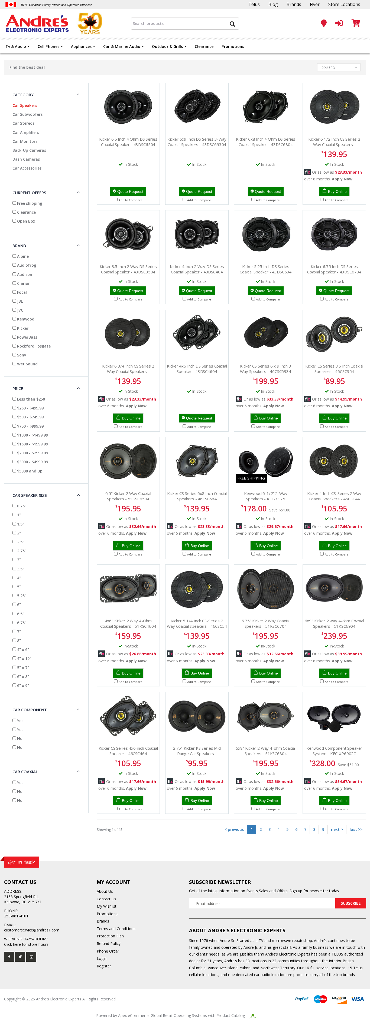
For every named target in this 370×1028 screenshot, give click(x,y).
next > (337, 829)
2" (18, 533)
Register (104, 965)
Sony (21, 355)
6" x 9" (22, 685)
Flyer (315, 4)
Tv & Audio (15, 46)
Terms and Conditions (116, 928)
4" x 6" (22, 649)
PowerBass (26, 337)
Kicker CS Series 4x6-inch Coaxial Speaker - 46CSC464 (128, 750)
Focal (21, 292)
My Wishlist (106, 906)
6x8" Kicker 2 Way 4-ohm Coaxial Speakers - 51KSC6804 (266, 750)
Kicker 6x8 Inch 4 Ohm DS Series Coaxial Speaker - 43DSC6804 (265, 141)
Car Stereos (23, 123)
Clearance (204, 46)
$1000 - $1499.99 (32, 435)
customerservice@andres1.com (31, 930)
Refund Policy (109, 943)
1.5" (20, 524)
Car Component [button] (29, 709)
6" (18, 604)
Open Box (25, 221)
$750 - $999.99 (30, 426)
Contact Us (106, 898)
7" (18, 631)
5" (18, 586)
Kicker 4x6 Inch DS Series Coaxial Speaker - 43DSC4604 (197, 368)
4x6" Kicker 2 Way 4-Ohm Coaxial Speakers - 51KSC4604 (128, 623)
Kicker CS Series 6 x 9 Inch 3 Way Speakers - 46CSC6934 (265, 368)
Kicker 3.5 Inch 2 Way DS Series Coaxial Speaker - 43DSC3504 (128, 269)
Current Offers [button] (29, 192)
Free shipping (29, 203)
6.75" (21, 622)
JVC (19, 310)
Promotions (233, 46)
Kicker (22, 328)
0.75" (21, 505)
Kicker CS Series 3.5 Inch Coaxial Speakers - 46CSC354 (334, 368)
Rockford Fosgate (33, 346)
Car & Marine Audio (121, 46)
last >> (356, 829)
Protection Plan (110, 935)
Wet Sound (27, 363)
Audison (24, 274)
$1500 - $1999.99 (32, 444)
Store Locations (344, 4)
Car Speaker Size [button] (29, 495)
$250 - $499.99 (30, 408)
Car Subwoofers (27, 114)
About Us (105, 891)
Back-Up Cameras (29, 150)
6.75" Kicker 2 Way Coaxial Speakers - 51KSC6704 (266, 623)
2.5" (20, 541)
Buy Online (337, 191)
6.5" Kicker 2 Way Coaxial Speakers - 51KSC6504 (128, 496)
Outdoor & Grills (167, 46)
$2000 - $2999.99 (32, 452)
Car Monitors (24, 141)
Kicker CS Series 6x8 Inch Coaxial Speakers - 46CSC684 (196, 496)
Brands (294, 4)
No (19, 738)
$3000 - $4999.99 (32, 461)
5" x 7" (22, 667)
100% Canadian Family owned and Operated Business (56, 4)
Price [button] (17, 388)
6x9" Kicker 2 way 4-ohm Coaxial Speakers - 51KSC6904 (334, 623)
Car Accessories (26, 168)
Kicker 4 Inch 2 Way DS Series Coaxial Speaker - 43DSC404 (197, 269)
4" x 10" (23, 658)
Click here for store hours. (26, 944)
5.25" (21, 595)
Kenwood (25, 319)
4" (18, 577)
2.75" (21, 550)
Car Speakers (24, 105)
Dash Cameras (26, 159)
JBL (19, 301)
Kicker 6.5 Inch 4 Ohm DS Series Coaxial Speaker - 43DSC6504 (128, 141)
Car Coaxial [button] (25, 771)
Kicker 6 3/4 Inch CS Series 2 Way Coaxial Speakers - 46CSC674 (128, 371)
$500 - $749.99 (30, 416)
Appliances (81, 46)
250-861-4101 (16, 915)
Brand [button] (19, 245)
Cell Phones (48, 46)
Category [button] (23, 94)
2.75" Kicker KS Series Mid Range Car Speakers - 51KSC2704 (197, 753)
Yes (19, 720)
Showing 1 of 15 (109, 829)
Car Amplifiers (25, 132)
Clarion (23, 283)
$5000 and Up (29, 471)
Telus (254, 4)
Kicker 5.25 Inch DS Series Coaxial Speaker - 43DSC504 (265, 269)
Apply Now (342, 178)
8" (18, 640)
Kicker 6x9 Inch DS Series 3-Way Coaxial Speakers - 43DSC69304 (196, 141)
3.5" (20, 568)
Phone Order (108, 951)
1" (18, 514)
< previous (234, 829)
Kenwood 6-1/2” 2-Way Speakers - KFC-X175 (265, 496)
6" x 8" (22, 676)
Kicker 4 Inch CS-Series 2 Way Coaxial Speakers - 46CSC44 (334, 496)
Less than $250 (30, 399)
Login (101, 958)
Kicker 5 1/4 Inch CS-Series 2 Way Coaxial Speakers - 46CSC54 (197, 623)
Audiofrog (26, 265)
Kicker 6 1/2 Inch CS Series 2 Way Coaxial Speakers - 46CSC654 (334, 144)
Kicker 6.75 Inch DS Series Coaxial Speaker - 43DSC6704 (334, 269)
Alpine (22, 256)
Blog (273, 4)
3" (18, 559)
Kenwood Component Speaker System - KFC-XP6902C (334, 750)
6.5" (20, 613)
